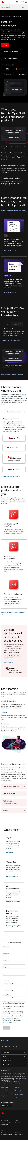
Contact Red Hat (4, 1120)
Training (4, 712)
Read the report (9, 250)
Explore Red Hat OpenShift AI (12, 340)
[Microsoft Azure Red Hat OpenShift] (14, 447)
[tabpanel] (14, 347)
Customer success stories (7, 1093)
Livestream (5, 724)
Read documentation (13, 901)
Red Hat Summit (4, 1124)
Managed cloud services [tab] (14, 412)
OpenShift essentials (8, 701)
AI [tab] (8, 324)
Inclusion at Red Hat (5, 1122)
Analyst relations (5, 1096)
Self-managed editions (10, 58)
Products (8, 16)
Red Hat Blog (18, 1120)
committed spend (15, 429)
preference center (8, 1020)
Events (2, 1119)
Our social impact (19, 1094)
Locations (17, 1119)
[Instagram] (17, 1047)
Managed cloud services (11, 51)
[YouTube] (6, 1047)
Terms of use (17, 1132)
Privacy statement (5, 1132)
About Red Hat (4, 1117)
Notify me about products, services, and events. (14, 1007)
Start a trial (9, 852)
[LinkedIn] (2, 1047)
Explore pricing (11, 876)
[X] (13, 1047)
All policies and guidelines (6, 1134)
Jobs (16, 1097)
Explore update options (13, 926)
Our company (4, 1087)
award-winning (16, 1083)
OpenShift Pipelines (16, 533)
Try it (5, 45)
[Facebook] (10, 1047)
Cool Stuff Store (18, 1122)
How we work (4, 1090)
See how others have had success (12, 374)
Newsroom (17, 1087)
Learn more (7, 662)
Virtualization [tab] (17, 324)
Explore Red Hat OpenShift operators (13, 612)
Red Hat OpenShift (6, 7)
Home (2, 16)
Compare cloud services (10, 476)
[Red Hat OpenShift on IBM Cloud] (14, 469)
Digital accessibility (19, 1134)
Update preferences (13, 137)
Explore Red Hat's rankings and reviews (14, 210)
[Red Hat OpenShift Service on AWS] (14, 438)
